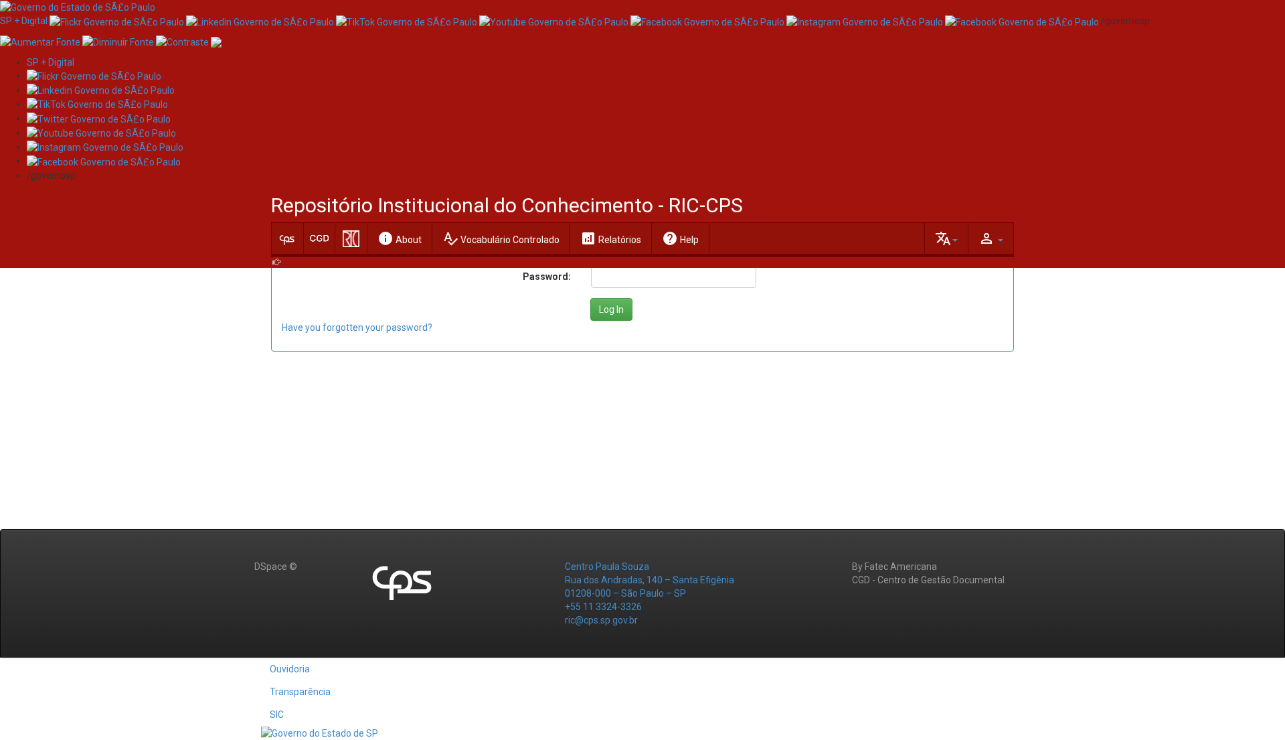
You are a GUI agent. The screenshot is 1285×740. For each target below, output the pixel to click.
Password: (547, 276)
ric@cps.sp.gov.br (601, 620)
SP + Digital (24, 20)
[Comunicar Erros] (216, 40)
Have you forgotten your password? (357, 327)
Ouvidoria (290, 669)
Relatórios (610, 238)
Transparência (300, 691)
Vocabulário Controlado (501, 238)
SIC (277, 714)
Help (680, 238)
